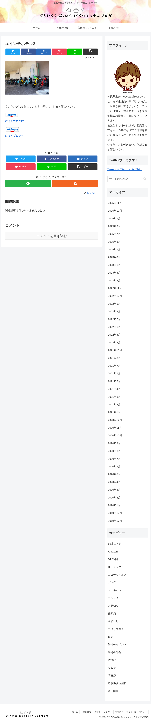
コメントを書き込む (52, 236)
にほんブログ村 (14, 121)
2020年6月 (114, 466)
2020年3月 (114, 489)
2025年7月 (114, 233)
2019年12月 (115, 512)
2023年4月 (114, 280)
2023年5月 (114, 272)
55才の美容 (115, 543)
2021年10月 (115, 350)
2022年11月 (115, 288)
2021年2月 (114, 404)
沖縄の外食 (114, 652)
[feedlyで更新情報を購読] (28, 183)
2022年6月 (114, 327)
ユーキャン (114, 590)
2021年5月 (114, 381)
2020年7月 (114, 458)
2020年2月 (114, 497)
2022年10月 (115, 295)
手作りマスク (116, 629)
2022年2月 (114, 342)
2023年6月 (114, 265)
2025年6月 (114, 241)
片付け (112, 660)
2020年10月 (115, 435)
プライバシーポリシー (136, 712)
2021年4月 (114, 389)
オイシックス (116, 566)
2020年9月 (114, 443)
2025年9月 (114, 218)
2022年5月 (114, 334)
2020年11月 (115, 427)
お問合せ (119, 712)
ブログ (112, 582)
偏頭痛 (112, 613)
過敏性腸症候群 (117, 683)
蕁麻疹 (112, 675)
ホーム (75, 712)
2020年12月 (115, 420)
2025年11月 (115, 203)
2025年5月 (114, 249)
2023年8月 (114, 257)
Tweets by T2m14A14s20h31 (124, 169)
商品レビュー (116, 621)
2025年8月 (114, 226)
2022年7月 (114, 319)
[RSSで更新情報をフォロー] (75, 183)
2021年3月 (114, 396)
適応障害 (113, 691)
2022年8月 (114, 311)
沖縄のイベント (117, 644)
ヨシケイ (113, 598)
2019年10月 (115, 520)
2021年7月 (114, 365)
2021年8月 (114, 358)
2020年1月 (114, 505)
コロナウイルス (117, 574)
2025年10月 (115, 210)
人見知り (113, 605)
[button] (144, 179)
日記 (110, 636)
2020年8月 (114, 450)
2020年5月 (114, 474)
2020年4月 (114, 482)
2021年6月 (114, 373)
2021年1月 (114, 412)
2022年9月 (114, 303)
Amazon (113, 551)
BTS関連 (113, 559)
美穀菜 (112, 667)
